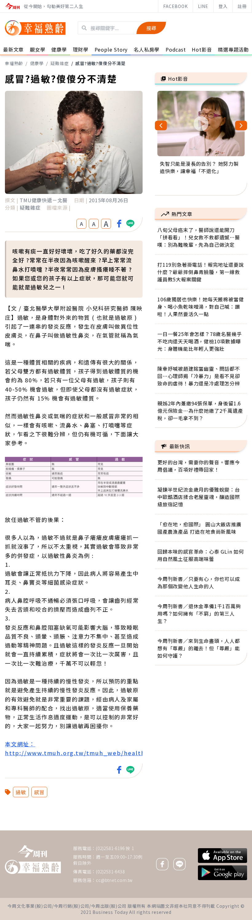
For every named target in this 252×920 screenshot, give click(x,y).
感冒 (39, 792)
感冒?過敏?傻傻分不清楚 (100, 63)
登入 (223, 6)
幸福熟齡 (14, 63)
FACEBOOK (175, 6)
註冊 (242, 6)
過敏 (21, 792)
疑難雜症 (59, 63)
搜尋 (151, 28)
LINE (203, 6)
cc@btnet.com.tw (114, 880)
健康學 (37, 63)
